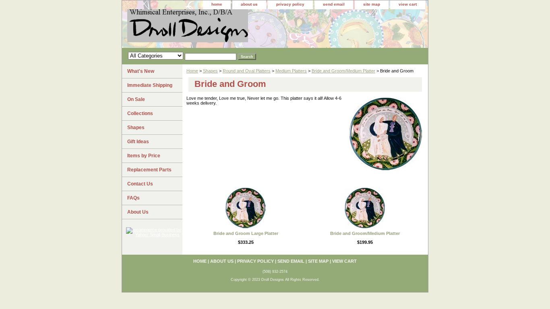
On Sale (136, 99)
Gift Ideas (138, 141)
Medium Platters (291, 70)
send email (334, 4)
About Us (138, 212)
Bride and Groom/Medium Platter (343, 70)
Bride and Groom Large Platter (245, 233)
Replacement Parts (149, 170)
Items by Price (143, 156)
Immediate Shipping (149, 85)
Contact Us (140, 184)
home (216, 4)
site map (371, 4)
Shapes (210, 70)
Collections (140, 113)
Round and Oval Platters (247, 70)
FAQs (133, 198)
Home (192, 70)
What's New (140, 71)
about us (249, 4)
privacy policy (290, 4)
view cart (408, 4)
